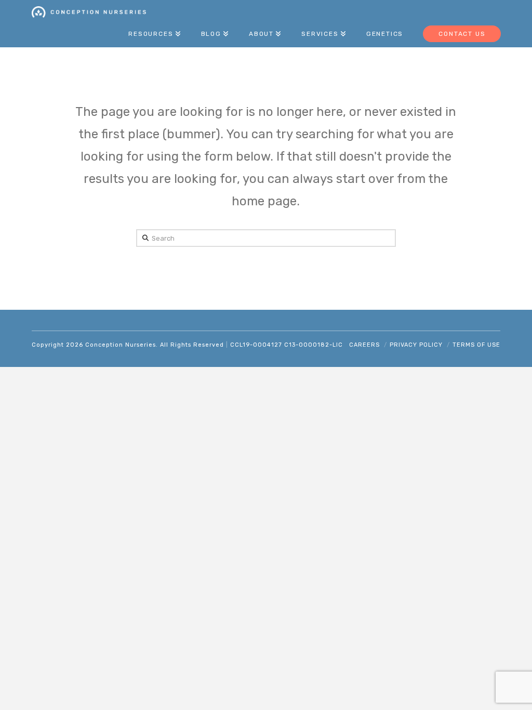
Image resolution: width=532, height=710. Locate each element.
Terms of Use (476, 344)
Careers (364, 344)
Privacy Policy (416, 344)
